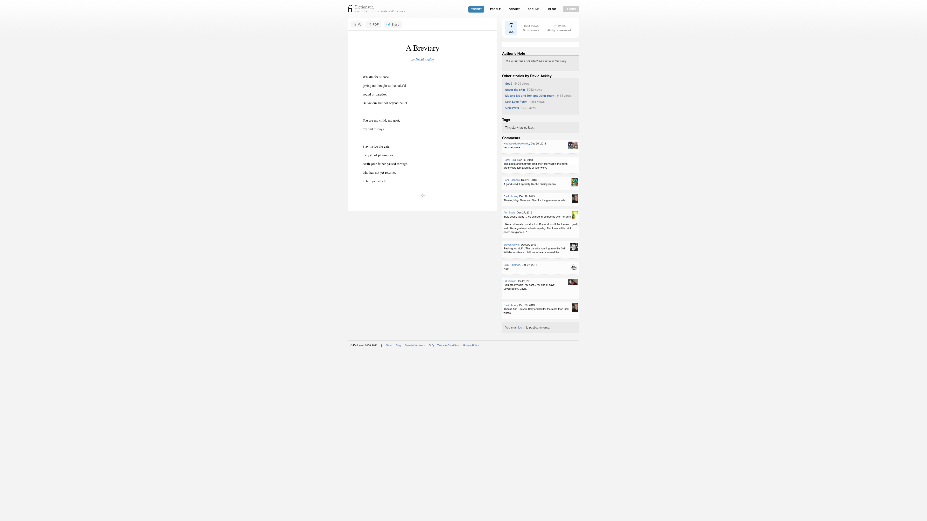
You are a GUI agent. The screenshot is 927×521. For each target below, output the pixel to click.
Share (396, 24)
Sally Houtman (512, 265)
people (495, 9)
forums (533, 9)
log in (521, 327)
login (571, 9)
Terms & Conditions (448, 345)
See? (508, 83)
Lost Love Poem (516, 101)
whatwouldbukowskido (516, 143)
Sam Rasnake (512, 180)
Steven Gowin (512, 244)
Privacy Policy (471, 345)
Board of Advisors (415, 345)
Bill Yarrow (509, 281)
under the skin (515, 89)
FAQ (431, 345)
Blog (552, 9)
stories (476, 9)
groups (514, 9)
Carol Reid (510, 160)
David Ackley (424, 59)
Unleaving (512, 107)
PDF (376, 24)
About (389, 345)
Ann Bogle (509, 212)
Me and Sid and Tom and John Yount (529, 95)
